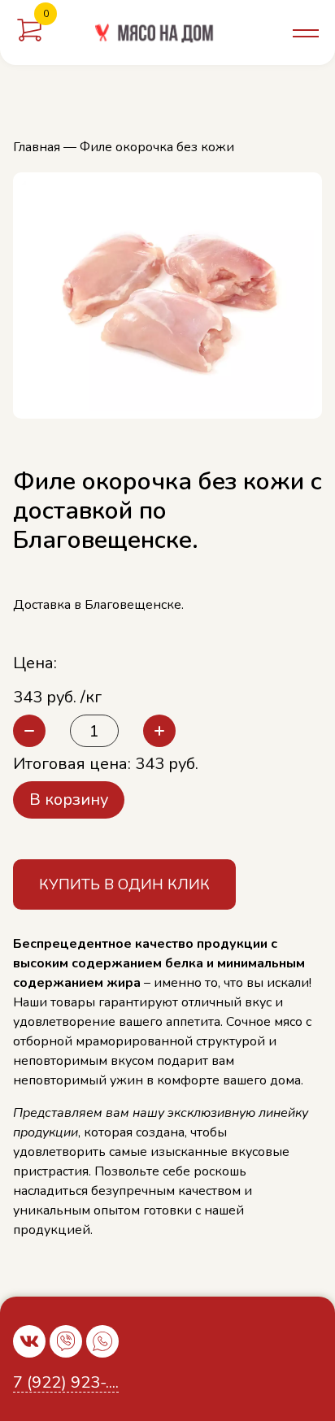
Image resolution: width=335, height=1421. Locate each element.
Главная (36, 147)
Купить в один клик (124, 884)
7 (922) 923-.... (66, 1383)
